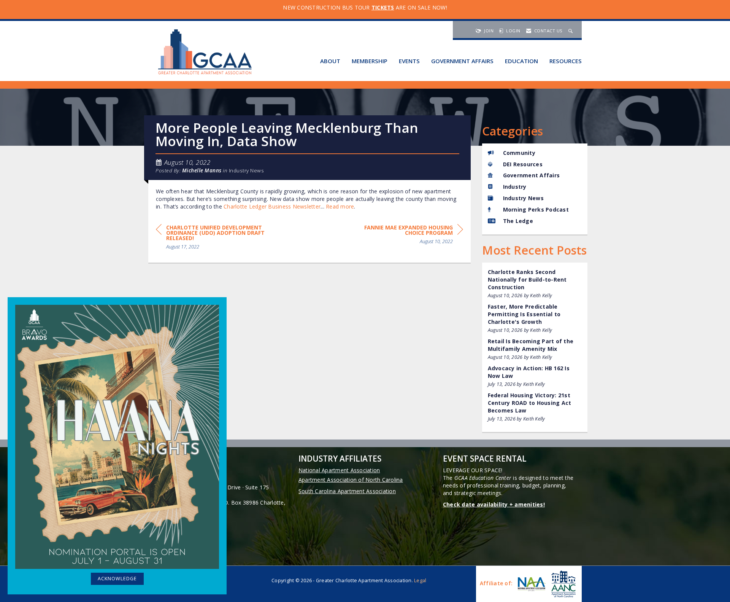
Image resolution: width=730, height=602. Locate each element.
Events (409, 61)
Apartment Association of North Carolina (350, 479)
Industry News (246, 170)
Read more (340, 206)
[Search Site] (571, 30)
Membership (369, 61)
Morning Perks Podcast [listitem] (536, 209)
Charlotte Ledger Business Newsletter (272, 206)
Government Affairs (462, 61)
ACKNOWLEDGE (117, 578)
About (330, 61)
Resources (565, 61)
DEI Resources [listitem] (523, 164)
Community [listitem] (519, 152)
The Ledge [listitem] (518, 221)
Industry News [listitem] (523, 198)
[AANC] (563, 584)
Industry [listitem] (515, 186)
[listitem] (535, 283)
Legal (420, 580)
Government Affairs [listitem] (531, 175)
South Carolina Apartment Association (347, 491)
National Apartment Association (339, 470)
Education (521, 61)
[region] (406, 236)
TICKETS (382, 7)
